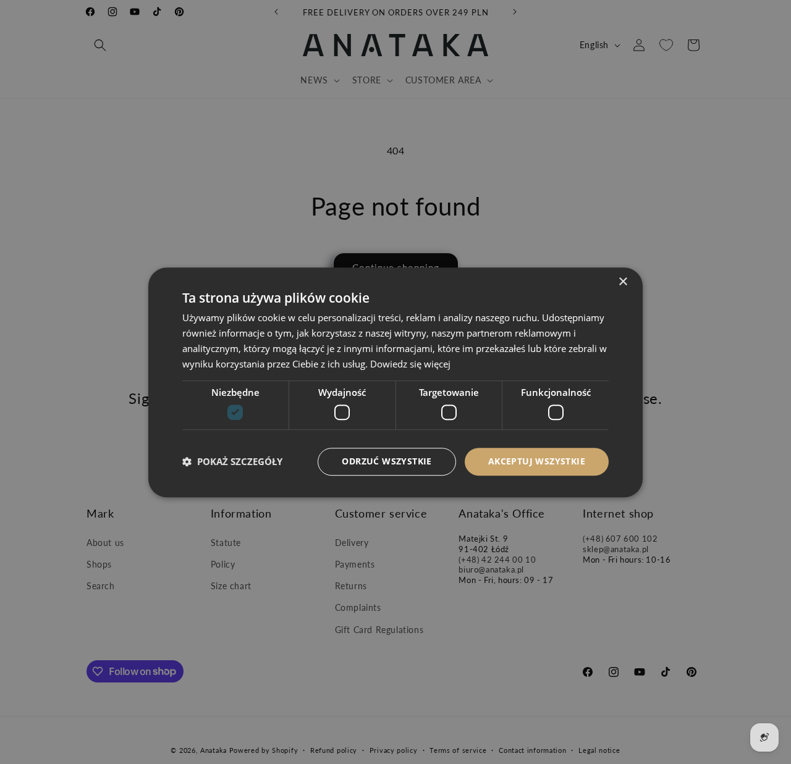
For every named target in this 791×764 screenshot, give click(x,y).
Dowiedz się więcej (410, 363)
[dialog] (395, 382)
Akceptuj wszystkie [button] (536, 461)
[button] (232, 461)
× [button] (622, 282)
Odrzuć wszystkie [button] (386, 461)
